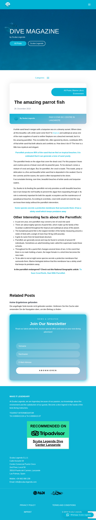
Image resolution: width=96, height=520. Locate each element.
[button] (78, 515)
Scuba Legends (36, 43)
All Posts (18, 43)
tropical (56, 133)
